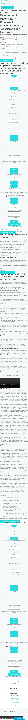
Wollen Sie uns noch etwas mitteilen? (14, 188)
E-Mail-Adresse (14, 217)
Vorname (15, 37)
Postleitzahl (14, 207)
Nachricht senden (6, 60)
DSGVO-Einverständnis (5, 50)
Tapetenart (14, 141)
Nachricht (2, 48)
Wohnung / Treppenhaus (14, 113)
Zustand (14, 162)
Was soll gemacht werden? (14, 78)
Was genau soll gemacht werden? (14, 157)
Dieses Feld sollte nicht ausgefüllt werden (14, 226)
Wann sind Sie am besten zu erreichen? (14, 210)
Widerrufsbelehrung (15, 702)
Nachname (15, 39)
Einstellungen (19, 718)
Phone (1, 57)
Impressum (15, 703)
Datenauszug (15, 701)
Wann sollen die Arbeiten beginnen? (14, 174)
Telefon (2, 41)
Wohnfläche (14, 96)
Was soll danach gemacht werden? (14, 148)
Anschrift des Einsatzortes (5, 44)
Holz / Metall (14, 107)
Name (1, 35)
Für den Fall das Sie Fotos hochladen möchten (14, 195)
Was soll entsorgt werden (14, 122)
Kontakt (15, 705)
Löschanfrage (15, 699)
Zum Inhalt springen (4, 0)
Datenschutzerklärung (15, 698)
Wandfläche (14, 104)
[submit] (14, 76)
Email (1, 42)
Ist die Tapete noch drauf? (14, 99)
